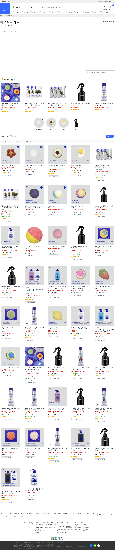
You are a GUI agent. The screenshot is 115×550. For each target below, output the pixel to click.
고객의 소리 (46, 513)
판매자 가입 (111, 1)
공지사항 (38, 513)
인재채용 (22, 513)
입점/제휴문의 (30, 513)
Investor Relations (12, 513)
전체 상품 (13, 31)
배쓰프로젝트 (8, 15)
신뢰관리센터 (4, 515)
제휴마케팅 (13, 515)
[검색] (98, 7)
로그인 (96, 1)
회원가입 (101, 1)
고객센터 (106, 1)
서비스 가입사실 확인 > (80, 530)
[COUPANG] (28, 523)
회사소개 (3, 513)
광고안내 (20, 515)
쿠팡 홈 (2, 15)
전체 (31, 7)
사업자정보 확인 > (39, 532)
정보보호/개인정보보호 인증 (76, 513)
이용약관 (53, 513)
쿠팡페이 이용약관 (90, 513)
